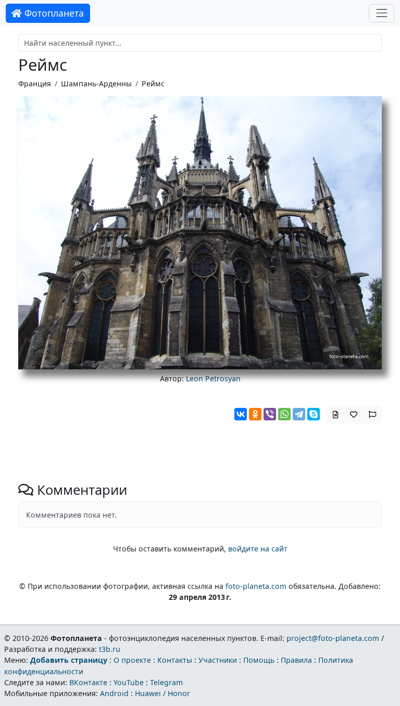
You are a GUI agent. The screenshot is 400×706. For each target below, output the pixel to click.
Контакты (174, 660)
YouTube (129, 682)
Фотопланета (53, 13)
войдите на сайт (258, 549)
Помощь (258, 660)
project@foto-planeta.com (332, 638)
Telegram (166, 682)
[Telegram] (299, 414)
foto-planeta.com (256, 586)
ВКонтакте (88, 682)
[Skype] (313, 414)
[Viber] (270, 414)
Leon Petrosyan (213, 378)
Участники (217, 660)
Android (114, 693)
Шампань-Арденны (96, 83)
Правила (296, 660)
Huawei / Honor (162, 693)
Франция (34, 83)
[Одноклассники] (255, 414)
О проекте (132, 660)
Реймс (153, 83)
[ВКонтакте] (240, 414)
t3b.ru (109, 649)
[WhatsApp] (284, 414)
